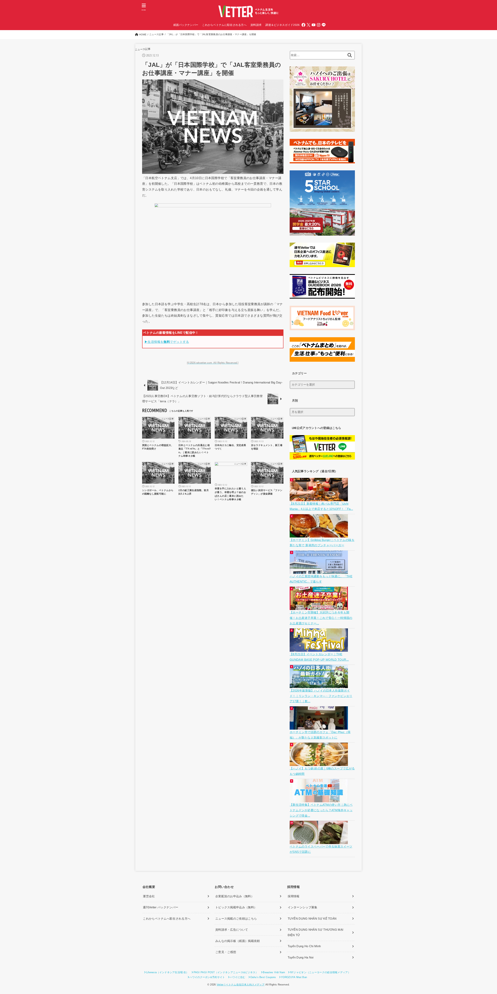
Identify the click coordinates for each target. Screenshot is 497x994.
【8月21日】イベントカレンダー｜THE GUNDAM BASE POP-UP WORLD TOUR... (319, 657)
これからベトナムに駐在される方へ (224, 24)
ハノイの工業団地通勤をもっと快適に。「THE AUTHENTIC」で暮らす (321, 579)
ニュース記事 (142, 49)
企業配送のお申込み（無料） (234, 896)
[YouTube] (313, 25)
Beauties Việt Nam (274, 972)
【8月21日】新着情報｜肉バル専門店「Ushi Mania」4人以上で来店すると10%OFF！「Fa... (321, 506)
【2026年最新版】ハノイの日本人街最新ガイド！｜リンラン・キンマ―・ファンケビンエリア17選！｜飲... (321, 696)
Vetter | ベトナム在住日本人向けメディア (241, 984)
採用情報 (294, 896)
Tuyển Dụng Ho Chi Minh (304, 946)
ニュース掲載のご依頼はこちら (236, 918)
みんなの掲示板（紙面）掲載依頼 (237, 941)
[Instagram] (319, 25)
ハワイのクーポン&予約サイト (207, 977)
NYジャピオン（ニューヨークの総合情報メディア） (320, 972)
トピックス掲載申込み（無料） (236, 907)
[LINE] (324, 25)
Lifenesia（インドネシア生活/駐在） (167, 972)
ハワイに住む (237, 977)
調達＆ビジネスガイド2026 (282, 24)
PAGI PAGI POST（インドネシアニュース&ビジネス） (226, 972)
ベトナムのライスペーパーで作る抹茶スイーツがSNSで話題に (321, 849)
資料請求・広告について (231, 929)
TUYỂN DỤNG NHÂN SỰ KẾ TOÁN (312, 918)
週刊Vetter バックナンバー (160, 907)
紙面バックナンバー (185, 24)
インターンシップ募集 (302, 907)
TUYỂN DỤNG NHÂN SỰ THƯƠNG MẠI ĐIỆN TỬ (315, 932)
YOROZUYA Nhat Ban (294, 977)
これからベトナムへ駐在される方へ (166, 918)
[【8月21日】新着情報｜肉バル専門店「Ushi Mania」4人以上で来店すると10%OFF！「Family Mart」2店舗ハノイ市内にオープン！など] (319, 498)
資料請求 (256, 24)
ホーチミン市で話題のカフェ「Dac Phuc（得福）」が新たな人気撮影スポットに (320, 735)
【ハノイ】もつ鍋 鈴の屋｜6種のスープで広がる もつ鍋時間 (322, 771)
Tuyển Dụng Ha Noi (301, 957)
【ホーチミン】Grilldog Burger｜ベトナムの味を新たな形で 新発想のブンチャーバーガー (322, 542)
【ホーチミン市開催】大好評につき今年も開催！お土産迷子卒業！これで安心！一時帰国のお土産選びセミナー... (321, 618)
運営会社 (149, 896)
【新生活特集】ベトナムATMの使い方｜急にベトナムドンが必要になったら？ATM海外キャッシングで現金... (321, 810)
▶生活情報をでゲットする (166, 341)
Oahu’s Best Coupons (263, 977)
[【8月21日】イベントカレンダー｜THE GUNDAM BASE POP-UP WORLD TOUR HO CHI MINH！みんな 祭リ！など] (319, 648)
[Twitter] (308, 25)
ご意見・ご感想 (225, 952)
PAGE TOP (482, 961)
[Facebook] (303, 25)
